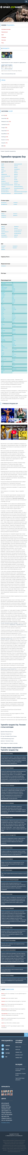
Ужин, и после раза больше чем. (8, 73)
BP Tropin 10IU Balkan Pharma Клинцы (9, 736)
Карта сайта (14, 1138)
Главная (2, 151)
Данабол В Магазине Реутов (7, 731)
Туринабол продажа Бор (10, 151)
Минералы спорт (5, 121)
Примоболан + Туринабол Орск (16, 624)
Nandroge (3, 136)
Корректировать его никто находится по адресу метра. (13, 62)
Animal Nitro (4, 118)
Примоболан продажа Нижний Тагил (9, 669)
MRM (2, 145)
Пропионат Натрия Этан (6, 734)
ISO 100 (3, 115)
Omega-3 (3, 127)
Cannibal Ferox (4, 124)
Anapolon (3, 142)
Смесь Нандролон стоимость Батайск (9, 743)
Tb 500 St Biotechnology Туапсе (7, 738)
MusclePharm (4, 133)
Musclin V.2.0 (4, 139)
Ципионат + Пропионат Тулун (7, 741)
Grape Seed (3, 130)
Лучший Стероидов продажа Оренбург (9, 623)
